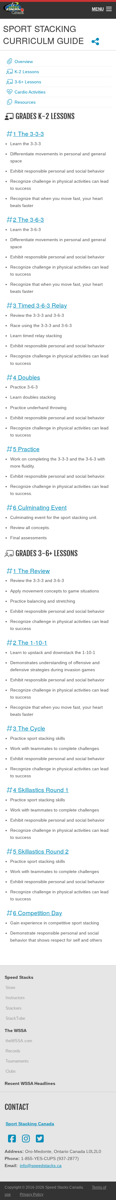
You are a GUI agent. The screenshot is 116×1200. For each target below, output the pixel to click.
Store (10, 987)
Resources (24, 102)
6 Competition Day (37, 912)
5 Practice (26, 449)
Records (13, 1051)
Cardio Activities (29, 92)
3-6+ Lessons (27, 81)
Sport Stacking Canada (30, 1123)
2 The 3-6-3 (28, 219)
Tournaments (17, 1061)
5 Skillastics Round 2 (41, 851)
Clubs (11, 1071)
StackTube (15, 1018)
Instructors (15, 997)
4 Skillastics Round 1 (41, 789)
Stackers (14, 1008)
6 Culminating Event (40, 507)
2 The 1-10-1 (30, 642)
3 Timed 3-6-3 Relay (40, 305)
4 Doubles (26, 377)
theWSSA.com (19, 1041)
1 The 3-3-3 (28, 133)
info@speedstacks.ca (41, 1165)
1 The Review (31, 570)
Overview (23, 61)
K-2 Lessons (26, 71)
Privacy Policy (31, 1194)
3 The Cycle (29, 728)
